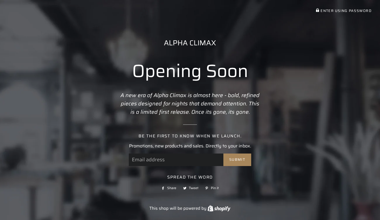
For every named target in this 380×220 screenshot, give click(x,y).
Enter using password (345, 11)
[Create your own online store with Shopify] (219, 208)
